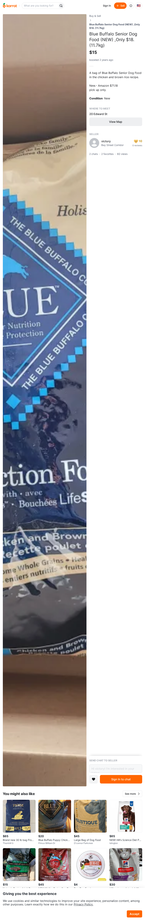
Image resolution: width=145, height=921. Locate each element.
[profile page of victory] (94, 143)
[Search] (61, 5)
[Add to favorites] (93, 779)
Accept (134, 914)
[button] (132, 794)
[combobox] (40, 5)
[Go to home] (10, 5)
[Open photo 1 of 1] (44, 400)
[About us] (131, 5)
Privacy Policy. (83, 904)
